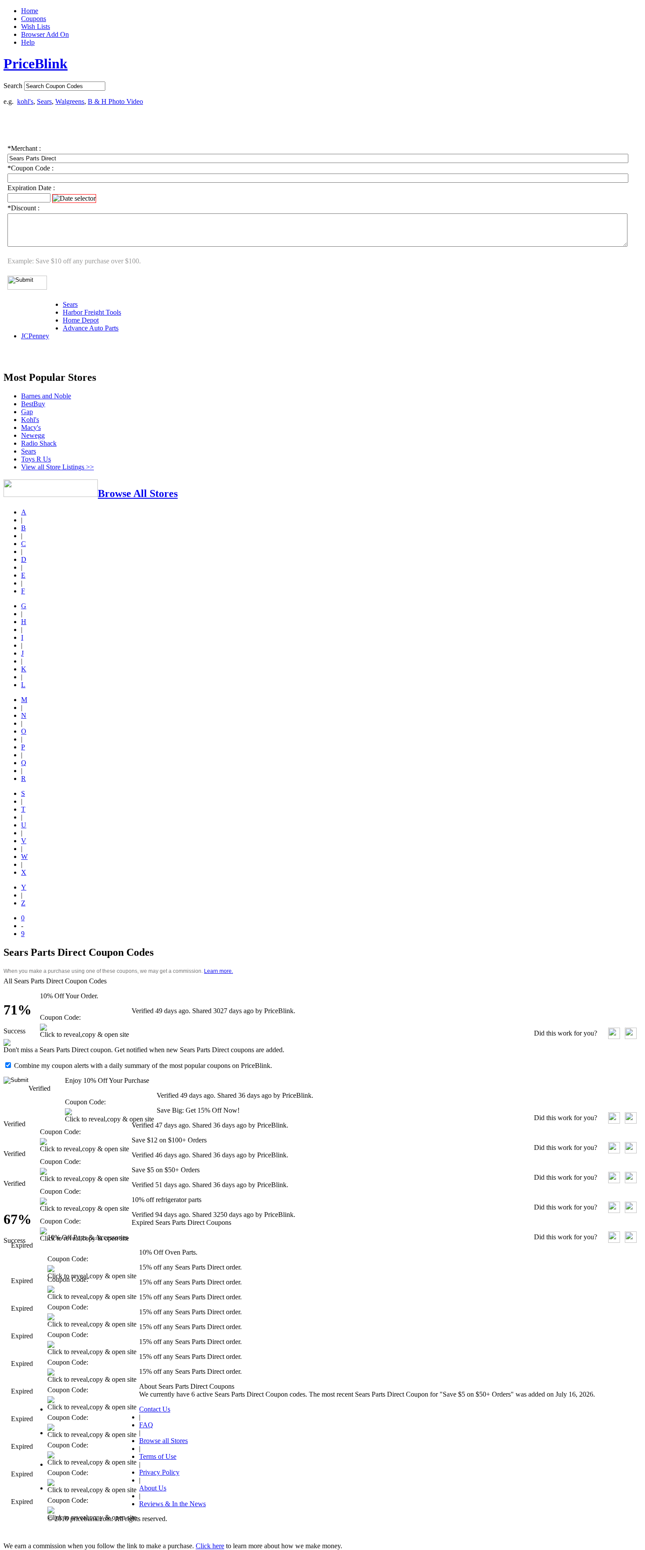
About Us (152, 1488)
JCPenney (35, 336)
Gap (27, 411)
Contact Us (154, 1409)
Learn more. (218, 971)
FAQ (146, 1425)
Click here (210, 1546)
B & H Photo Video (115, 101)
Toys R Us (36, 459)
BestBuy (33, 404)
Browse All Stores (138, 493)
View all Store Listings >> (57, 467)
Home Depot (81, 320)
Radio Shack (39, 443)
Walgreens (69, 101)
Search (13, 85)
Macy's (31, 427)
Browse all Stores (163, 1440)
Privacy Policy (159, 1472)
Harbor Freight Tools (92, 312)
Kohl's (30, 419)
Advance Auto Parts (90, 328)
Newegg (33, 435)
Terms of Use (157, 1456)
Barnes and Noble (46, 396)
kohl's (25, 101)
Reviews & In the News (172, 1503)
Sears (44, 101)
